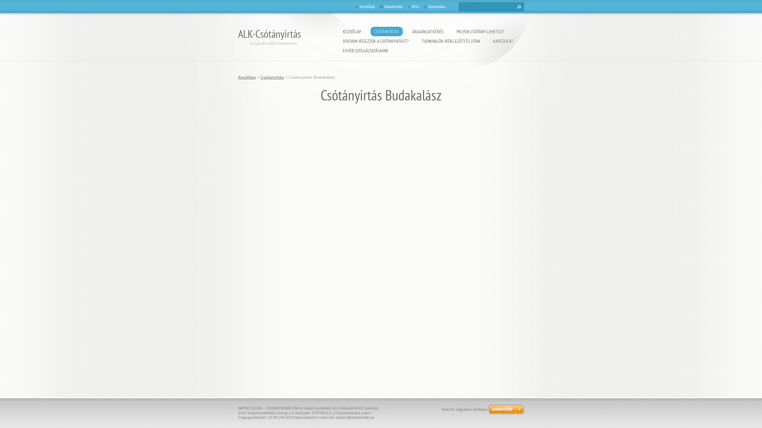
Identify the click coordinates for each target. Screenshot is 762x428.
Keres (518, 6)
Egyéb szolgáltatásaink (365, 51)
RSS (415, 7)
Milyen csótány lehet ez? (480, 31)
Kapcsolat (503, 41)
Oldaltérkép (393, 7)
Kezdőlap (352, 31)
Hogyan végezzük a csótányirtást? (376, 41)
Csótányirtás (386, 31)
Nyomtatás (436, 7)
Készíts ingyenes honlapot (465, 409)
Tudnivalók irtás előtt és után (451, 41)
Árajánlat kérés (428, 31)
